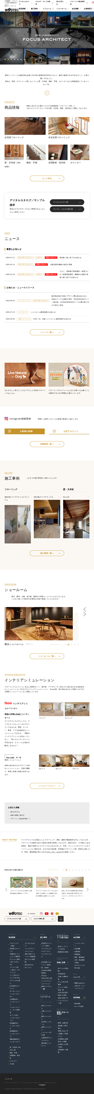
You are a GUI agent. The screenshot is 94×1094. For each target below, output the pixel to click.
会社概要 (77, 949)
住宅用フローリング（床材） (46, 944)
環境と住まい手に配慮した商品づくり (63, 1033)
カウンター (13, 1061)
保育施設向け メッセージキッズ (15, 1033)
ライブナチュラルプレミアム (46, 950)
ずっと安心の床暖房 (63, 983)
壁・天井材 (45, 967)
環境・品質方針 (63, 1023)
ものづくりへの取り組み (80, 966)
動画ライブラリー (46, 988)
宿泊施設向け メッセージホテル (15, 1025)
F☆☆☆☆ (28, 967)
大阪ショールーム (46, 1012)
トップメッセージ (80, 944)
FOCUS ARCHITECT (45, 977)
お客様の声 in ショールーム (46, 1039)
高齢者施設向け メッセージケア (15, 1040)
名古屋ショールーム (46, 1023)
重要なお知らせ (80, 983)
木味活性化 (61, 974)
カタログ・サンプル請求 (43, 3)
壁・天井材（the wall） (15, 1048)
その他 (12, 1064)
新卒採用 (77, 1003)
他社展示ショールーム (46, 1044)
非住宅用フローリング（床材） (46, 963)
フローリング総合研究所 (77, 3)
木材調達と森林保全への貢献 (63, 1040)
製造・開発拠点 (80, 957)
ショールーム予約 (46, 1034)
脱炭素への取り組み (63, 1027)
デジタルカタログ (24, 3)
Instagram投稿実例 (46, 972)
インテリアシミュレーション (30, 950)
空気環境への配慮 (63, 1051)
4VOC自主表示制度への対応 (63, 994)
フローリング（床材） (14, 944)
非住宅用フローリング (15, 987)
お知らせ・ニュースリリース (80, 987)
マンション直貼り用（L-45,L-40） (15, 961)
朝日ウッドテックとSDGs (63, 948)
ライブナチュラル (46, 955)
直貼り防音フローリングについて (63, 1000)
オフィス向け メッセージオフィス (15, 1017)
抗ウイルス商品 (30, 959)
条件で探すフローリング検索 (30, 955)
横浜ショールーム (46, 1018)
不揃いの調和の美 (63, 978)
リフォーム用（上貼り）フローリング (15, 969)
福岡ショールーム (46, 1028)
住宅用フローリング (15, 950)
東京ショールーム (46, 1007)
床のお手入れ (60, 3)
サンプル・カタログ (55, 852)
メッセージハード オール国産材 (15, 1009)
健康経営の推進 (63, 952)
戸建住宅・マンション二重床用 (15, 955)
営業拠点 (77, 954)
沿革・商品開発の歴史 (80, 961)
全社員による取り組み (63, 1045)
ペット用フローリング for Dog (15, 976)
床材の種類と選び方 (17, 815)
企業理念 (77, 951)
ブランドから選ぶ (15, 982)
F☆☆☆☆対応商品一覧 (63, 988)
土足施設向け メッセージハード (15, 1001)
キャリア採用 (79, 1006)
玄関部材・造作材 (15, 1057)
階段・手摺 (13, 1053)
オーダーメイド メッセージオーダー (15, 993)
